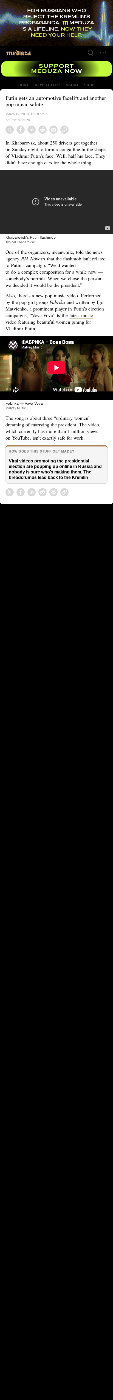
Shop (89, 85)
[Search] (90, 53)
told (81, 251)
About (71, 85)
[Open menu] (103, 53)
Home (24, 85)
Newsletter (47, 85)
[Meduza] (18, 53)
